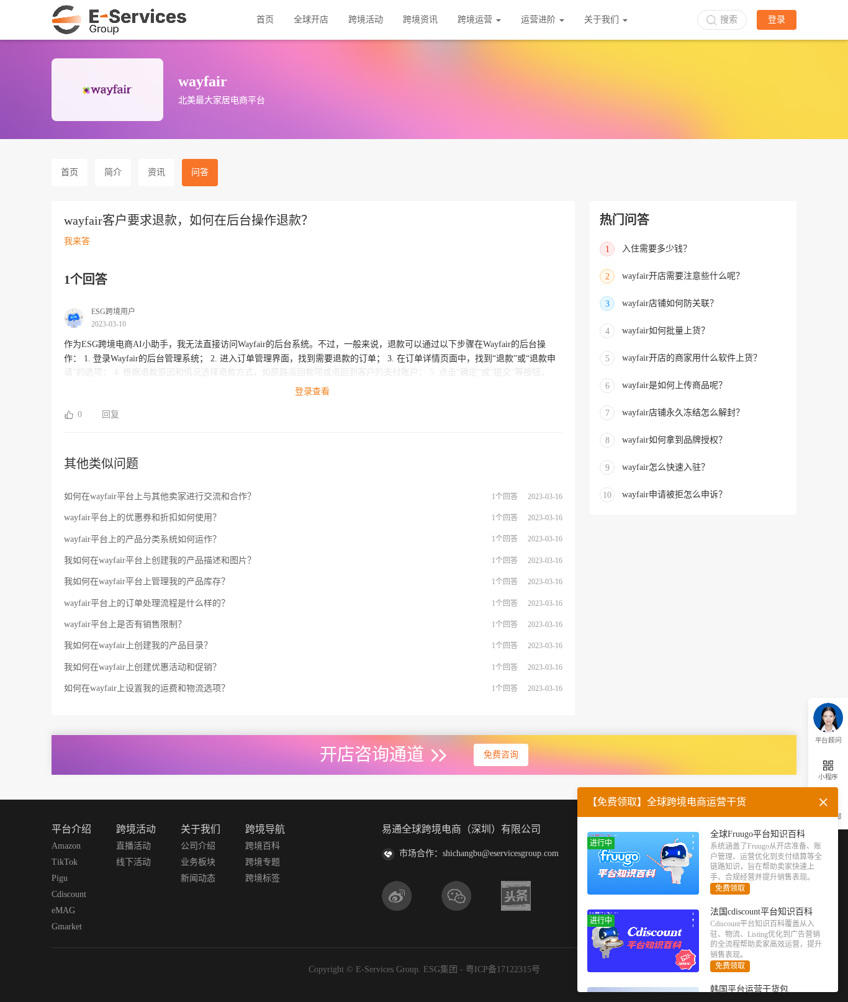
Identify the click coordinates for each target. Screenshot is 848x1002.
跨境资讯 (420, 19)
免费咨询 (501, 754)
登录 (776, 19)
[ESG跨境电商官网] (119, 20)
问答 (200, 172)
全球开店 (311, 19)
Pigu (60, 878)
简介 (113, 172)
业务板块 (198, 862)
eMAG (63, 910)
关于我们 (602, 19)
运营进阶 (539, 19)
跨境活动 (365, 19)
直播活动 (133, 846)
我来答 (77, 241)
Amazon (66, 846)
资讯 (156, 172)
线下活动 (133, 862)
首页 (265, 19)
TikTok (65, 862)
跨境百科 (262, 846)
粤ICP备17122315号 (503, 969)
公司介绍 (198, 846)
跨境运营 (476, 19)
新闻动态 (198, 878)
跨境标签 (262, 878)
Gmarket (67, 926)
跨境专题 (262, 862)
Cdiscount (69, 894)
